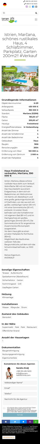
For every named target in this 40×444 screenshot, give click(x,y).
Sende (20, 415)
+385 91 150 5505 (31, 4)
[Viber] (30, 422)
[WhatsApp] (35, 422)
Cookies (26, 426)
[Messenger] (23, 422)
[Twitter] (15, 422)
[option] (10, 88)
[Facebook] (6, 422)
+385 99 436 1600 (31, 1)
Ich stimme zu (8, 437)
